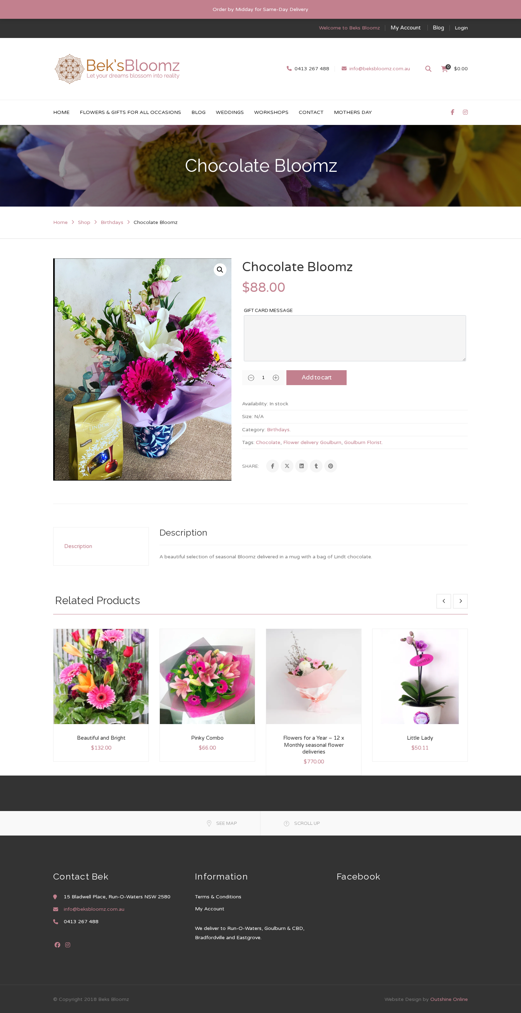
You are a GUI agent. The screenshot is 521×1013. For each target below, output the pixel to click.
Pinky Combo (207, 738)
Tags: (248, 442)
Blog (438, 27)
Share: (250, 466)
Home (60, 222)
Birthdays (112, 222)
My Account (406, 27)
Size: (247, 417)
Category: (253, 430)
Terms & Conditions (218, 897)
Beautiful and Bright (101, 738)
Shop (84, 222)
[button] (220, 269)
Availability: (255, 404)
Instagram (67, 945)
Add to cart (317, 377)
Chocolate (268, 442)
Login (461, 28)
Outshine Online (449, 999)
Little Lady (420, 738)
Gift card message (268, 310)
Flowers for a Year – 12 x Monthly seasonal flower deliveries (313, 745)
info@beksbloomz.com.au (379, 69)
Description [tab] (78, 546)
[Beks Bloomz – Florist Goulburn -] (117, 69)
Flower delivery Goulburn (312, 442)
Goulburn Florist (363, 442)
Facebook (57, 945)
